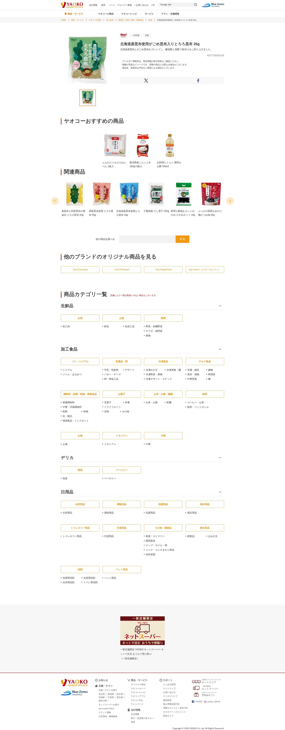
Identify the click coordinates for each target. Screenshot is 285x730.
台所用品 (67, 512)
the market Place (106, 708)
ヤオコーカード (138, 688)
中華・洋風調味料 (72, 407)
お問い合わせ (142, 5)
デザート (129, 370)
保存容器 (150, 554)
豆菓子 (107, 402)
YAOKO (198, 701)
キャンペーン (137, 704)
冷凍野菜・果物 (154, 374)
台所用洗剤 (69, 582)
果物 (148, 335)
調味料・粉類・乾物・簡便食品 (130, 20)
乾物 (150, 20)
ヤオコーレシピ (129, 13)
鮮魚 (106, 326)
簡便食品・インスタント (76, 420)
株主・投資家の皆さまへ (142, 718)
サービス (149, 13)
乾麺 (169, 402)
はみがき (213, 536)
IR (153, 5)
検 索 (182, 239)
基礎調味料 (69, 402)
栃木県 (120, 694)
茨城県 (102, 697)
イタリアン (110, 444)
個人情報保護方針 (171, 704)
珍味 (106, 411)
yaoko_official (213, 701)
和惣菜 (211, 374)
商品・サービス (77, 20)
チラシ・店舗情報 (170, 13)
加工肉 (66, 326)
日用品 (67, 492)
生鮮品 (67, 306)
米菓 (127, 402)
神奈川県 (103, 700)
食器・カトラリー (155, 536)
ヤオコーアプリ (138, 696)
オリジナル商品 (138, 684)
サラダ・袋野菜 (154, 331)
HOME (63, 20)
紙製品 (190, 536)
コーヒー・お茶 (195, 402)
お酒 (65, 444)
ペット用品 (110, 578)
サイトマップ (169, 688)
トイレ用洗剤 (90, 582)
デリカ (67, 458)
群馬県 (111, 694)
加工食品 (109, 20)
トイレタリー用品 (72, 536)
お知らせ (103, 680)
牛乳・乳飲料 (111, 370)
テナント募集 (105, 712)
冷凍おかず (152, 370)
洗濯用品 (150, 512)
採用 (103, 5)
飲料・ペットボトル (198, 407)
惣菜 (65, 478)
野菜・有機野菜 (154, 326)
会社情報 (93, 5)
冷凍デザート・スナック (159, 379)
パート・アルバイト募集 (120, 5)
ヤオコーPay (137, 700)
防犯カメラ (168, 716)
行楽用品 (109, 536)
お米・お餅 (152, 402)
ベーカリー (110, 478)
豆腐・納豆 (193, 370)
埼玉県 (102, 694)
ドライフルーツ (112, 407)
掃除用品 (109, 512)
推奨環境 (167, 700)
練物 (210, 370)
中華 (148, 444)
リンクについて (170, 696)
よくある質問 (169, 684)
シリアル (67, 370)
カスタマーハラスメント (174, 712)
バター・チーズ (112, 374)
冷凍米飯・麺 (174, 370)
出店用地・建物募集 (108, 716)
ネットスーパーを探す (109, 704)
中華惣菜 (192, 379)
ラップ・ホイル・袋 (156, 545)
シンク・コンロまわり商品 (160, 550)
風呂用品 (192, 512)
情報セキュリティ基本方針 (175, 708)
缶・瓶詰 (67, 416)
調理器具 (150, 541)
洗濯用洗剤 (69, 578)
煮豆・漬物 (193, 374)
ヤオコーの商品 (106, 13)
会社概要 (135, 714)
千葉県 (111, 697)
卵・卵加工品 (111, 379)
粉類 (65, 411)
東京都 (120, 697)
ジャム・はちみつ (72, 374)
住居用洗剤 (89, 578)
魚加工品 (129, 326)
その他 (125, 411)
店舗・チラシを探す (108, 690)
